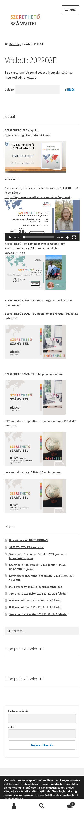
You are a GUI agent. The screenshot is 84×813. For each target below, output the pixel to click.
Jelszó (12, 727)
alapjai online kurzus (34, 374)
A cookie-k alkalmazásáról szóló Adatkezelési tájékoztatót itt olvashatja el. (41, 795)
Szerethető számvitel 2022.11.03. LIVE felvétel (38, 614)
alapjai (41, 313)
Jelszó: (10, 89)
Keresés (42, 806)
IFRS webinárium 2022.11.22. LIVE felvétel (35, 607)
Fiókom (14, 806)
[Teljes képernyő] (74, 237)
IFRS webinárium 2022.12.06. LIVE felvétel (35, 600)
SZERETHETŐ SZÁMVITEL (20, 313)
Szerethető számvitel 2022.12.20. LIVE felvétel (38, 593)
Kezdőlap (15, 44)
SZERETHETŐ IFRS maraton (26, 547)
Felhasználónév (18, 711)
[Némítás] (67, 237)
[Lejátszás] (10, 237)
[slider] (38, 237)
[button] (42, 220)
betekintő (11, 318)
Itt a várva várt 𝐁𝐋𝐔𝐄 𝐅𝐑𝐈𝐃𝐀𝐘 (28, 540)
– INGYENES (70, 313)
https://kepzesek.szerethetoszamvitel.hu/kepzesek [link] (37, 197)
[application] (42, 220)
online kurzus (54, 313)
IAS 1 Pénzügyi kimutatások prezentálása (35, 587)
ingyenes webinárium (35, 244)
